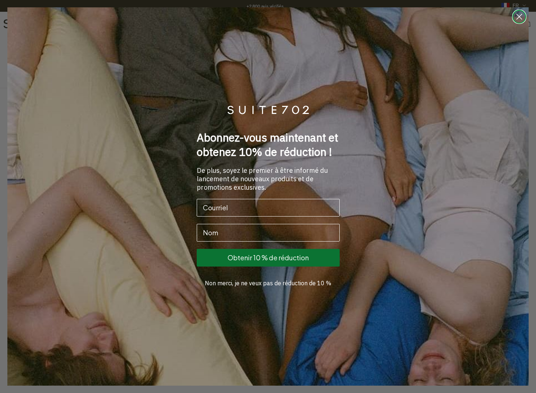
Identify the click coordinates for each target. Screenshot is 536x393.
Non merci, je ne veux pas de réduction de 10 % (268, 283)
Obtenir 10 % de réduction (268, 257)
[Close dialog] (519, 16)
